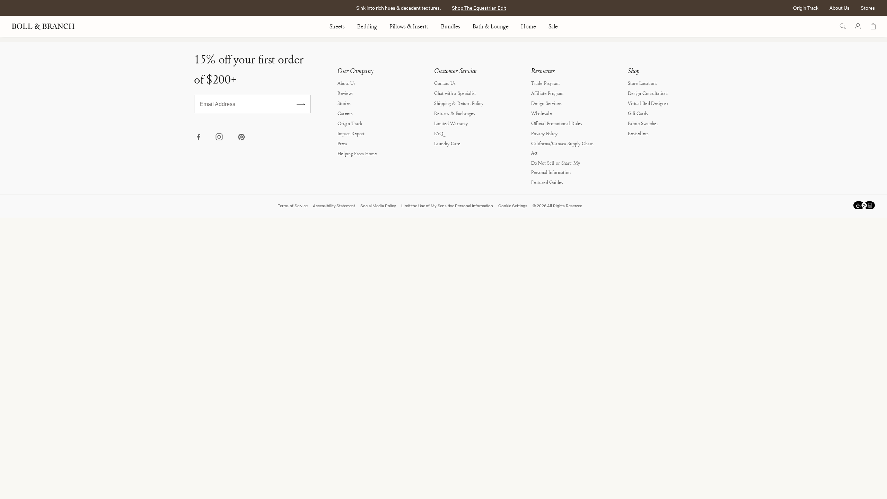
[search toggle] (842, 26)
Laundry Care (447, 143)
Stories (344, 103)
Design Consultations (648, 93)
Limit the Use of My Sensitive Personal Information (447, 206)
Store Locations (642, 83)
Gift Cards (638, 113)
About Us (839, 8)
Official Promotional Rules (556, 123)
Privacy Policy (544, 133)
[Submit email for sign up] (300, 104)
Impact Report (351, 133)
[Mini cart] (873, 26)
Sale (553, 26)
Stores (868, 8)
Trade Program (545, 83)
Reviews (345, 93)
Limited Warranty (451, 123)
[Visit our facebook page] (198, 137)
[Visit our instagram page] (220, 137)
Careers (345, 113)
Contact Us (445, 83)
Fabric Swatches (643, 123)
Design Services (546, 103)
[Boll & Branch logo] (47, 26)
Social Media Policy (378, 206)
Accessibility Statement (334, 206)
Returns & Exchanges (454, 113)
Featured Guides (547, 182)
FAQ (438, 133)
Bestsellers (638, 133)
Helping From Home (357, 153)
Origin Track (805, 8)
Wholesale (541, 113)
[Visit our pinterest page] (241, 137)
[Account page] (858, 26)
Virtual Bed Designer (648, 103)
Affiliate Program (547, 93)
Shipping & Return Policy (458, 103)
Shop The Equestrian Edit (479, 8)
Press (342, 143)
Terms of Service (293, 206)
